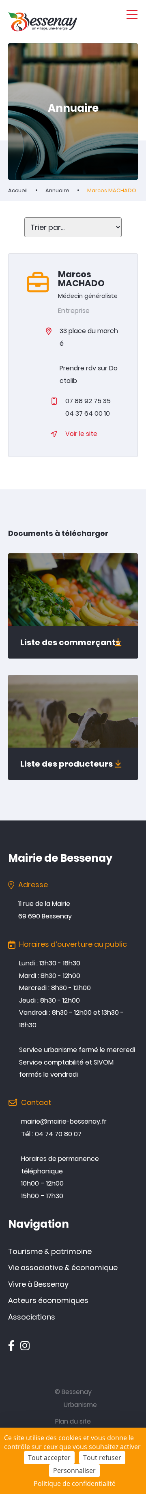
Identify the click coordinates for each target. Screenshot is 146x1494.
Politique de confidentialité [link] (75, 1483)
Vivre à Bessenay (38, 1284)
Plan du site (73, 1421)
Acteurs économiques (48, 1300)
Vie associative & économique (63, 1267)
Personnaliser (74, 1470)
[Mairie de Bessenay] (42, 21)
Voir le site (81, 433)
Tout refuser (102, 1457)
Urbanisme (80, 1404)
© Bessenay (73, 1391)
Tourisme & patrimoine (50, 1251)
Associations (31, 1317)
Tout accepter (49, 1457)
